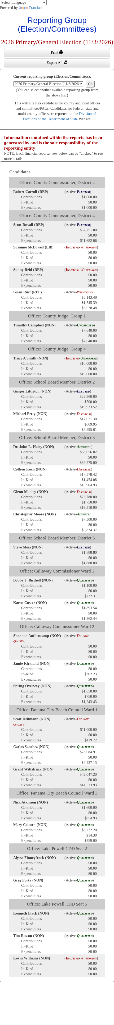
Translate (35, 8)
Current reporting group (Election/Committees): (52, 77)
